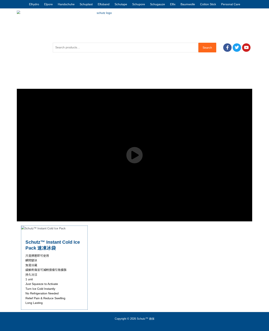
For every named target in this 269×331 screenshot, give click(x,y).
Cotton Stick (208, 4)
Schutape (121, 4)
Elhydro (34, 4)
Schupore (138, 4)
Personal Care (230, 4)
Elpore (48, 4)
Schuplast (86, 4)
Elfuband (103, 4)
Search (207, 47)
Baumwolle (188, 4)
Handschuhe (66, 4)
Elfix (172, 4)
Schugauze (157, 4)
